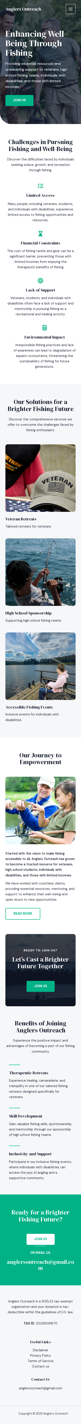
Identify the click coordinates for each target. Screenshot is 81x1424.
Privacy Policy (40, 1356)
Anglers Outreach (23, 9)
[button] (41, 986)
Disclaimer (40, 1350)
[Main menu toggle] (71, 9)
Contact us (40, 1366)
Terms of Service (41, 1361)
